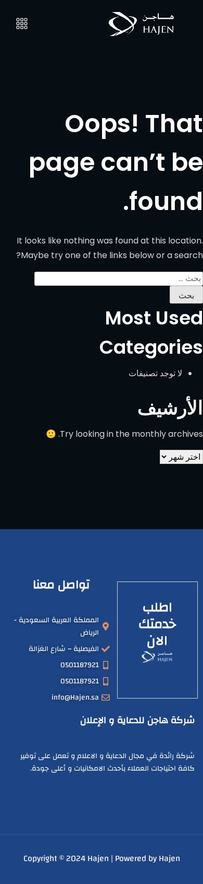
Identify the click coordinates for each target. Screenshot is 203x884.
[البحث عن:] (118, 278)
